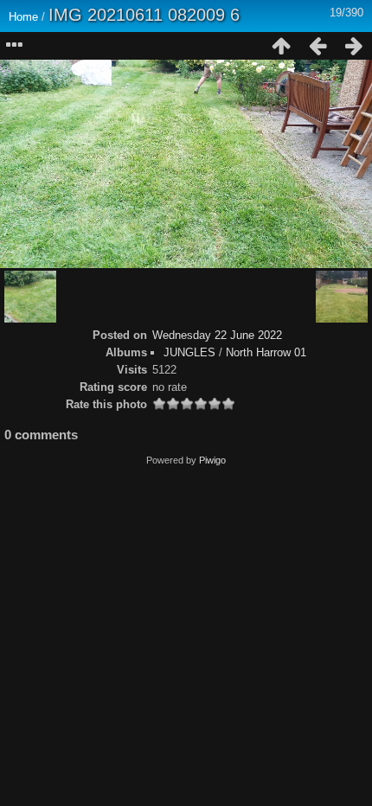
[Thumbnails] (281, 46)
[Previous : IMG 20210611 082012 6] (317, 46)
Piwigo (212, 460)
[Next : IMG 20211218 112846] (354, 46)
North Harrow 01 (266, 352)
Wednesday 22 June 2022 (217, 335)
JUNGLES (189, 352)
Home (23, 16)
